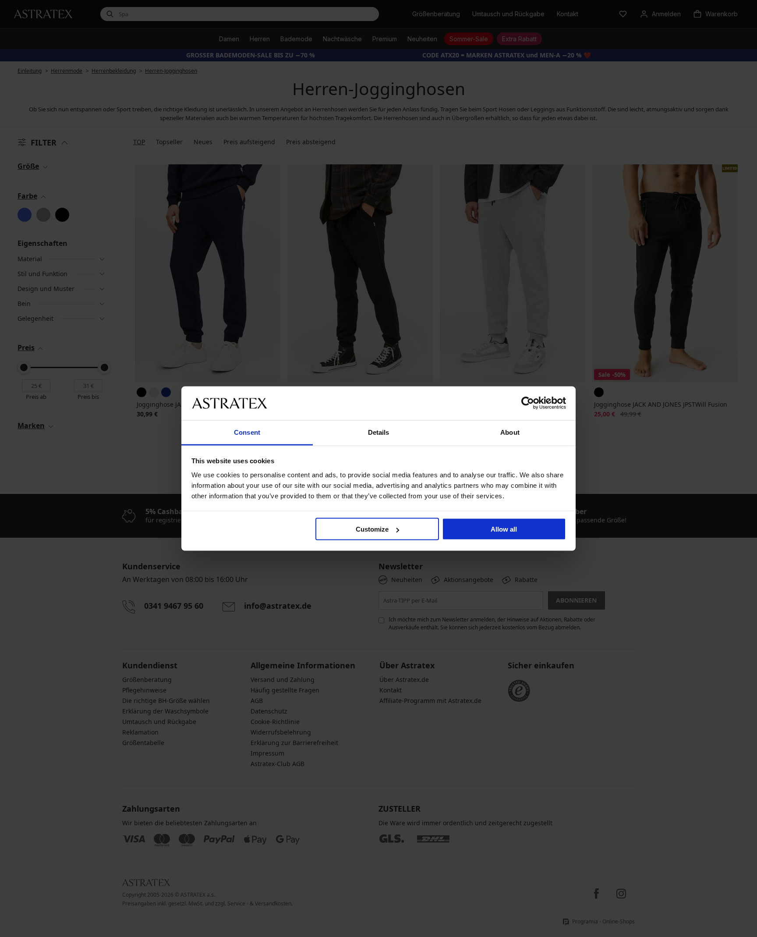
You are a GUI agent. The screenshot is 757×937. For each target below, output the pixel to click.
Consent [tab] (247, 432)
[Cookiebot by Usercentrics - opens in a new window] (527, 403)
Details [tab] (378, 432)
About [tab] (510, 432)
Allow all (504, 529)
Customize (372, 529)
